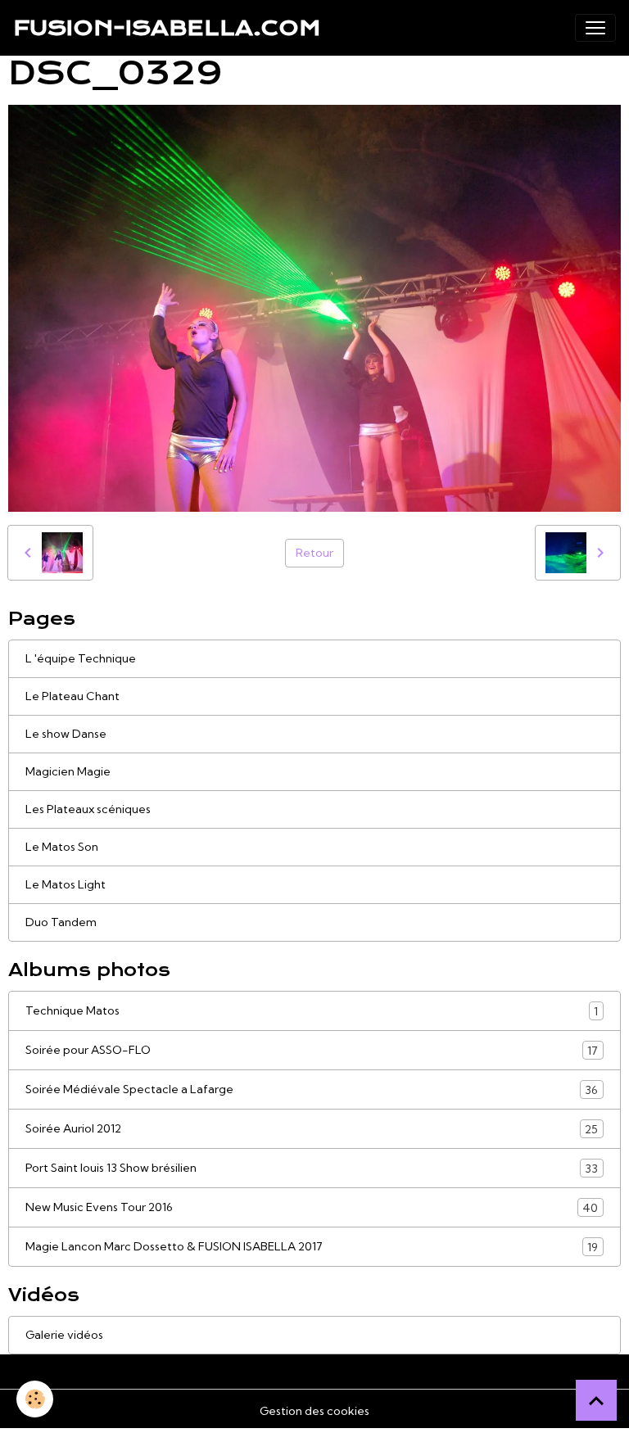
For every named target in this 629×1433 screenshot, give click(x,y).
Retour (314, 552)
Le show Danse (65, 733)
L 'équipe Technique (80, 658)
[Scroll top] (596, 1400)
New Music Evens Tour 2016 (311, 1207)
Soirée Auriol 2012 (311, 1129)
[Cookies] (34, 1399)
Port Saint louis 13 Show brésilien (311, 1168)
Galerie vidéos (64, 1334)
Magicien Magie (68, 771)
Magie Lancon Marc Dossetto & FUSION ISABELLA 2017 (311, 1246)
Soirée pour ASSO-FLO (311, 1050)
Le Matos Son (61, 846)
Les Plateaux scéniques (88, 809)
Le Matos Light (65, 884)
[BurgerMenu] (595, 28)
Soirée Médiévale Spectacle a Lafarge (311, 1089)
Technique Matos (311, 1011)
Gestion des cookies (314, 1411)
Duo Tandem (61, 922)
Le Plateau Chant (72, 696)
